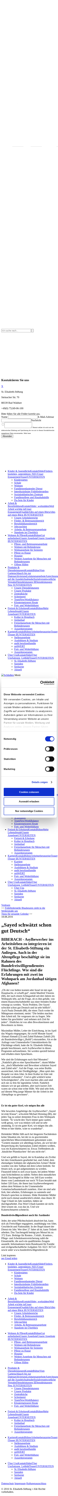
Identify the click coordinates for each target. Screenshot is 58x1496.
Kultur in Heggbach (24, 617)
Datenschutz (7, 1483)
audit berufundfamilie (25, 643)
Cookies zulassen (29, 791)
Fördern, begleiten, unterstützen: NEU (30, 472)
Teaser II (13, 634)
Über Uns (13, 655)
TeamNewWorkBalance (26, 599)
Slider (41, 471)
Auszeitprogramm (23, 628)
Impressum (20, 1483)
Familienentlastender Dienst (28, 488)
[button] (5, 905)
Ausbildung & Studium (26, 640)
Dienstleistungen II (25, 582)
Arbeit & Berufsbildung (15, 504)
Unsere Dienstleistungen (26, 587)
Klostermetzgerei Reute (26, 602)
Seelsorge (19, 666)
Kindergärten (21, 479)
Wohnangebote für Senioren (28, 550)
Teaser (23, 477)
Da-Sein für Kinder (24, 500)
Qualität (24, 512)
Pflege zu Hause (22, 552)
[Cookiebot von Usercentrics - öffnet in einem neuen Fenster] (41, 683)
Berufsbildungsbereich (25, 523)
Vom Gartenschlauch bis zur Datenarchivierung (26, 573)
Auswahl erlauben (29, 801)
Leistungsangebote (36, 576)
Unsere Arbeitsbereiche (26, 517)
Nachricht (36, 420)
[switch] (49, 748)
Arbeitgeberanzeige (41, 631)
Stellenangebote (22, 637)
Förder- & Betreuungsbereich (29, 520)
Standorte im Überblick (26, 532)
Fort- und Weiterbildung (26, 605)
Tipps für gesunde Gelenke (15, 913)
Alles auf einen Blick (39, 512)
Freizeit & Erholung (18, 608)
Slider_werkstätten (39, 506)
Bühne (37, 535)
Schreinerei (20, 596)
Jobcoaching (20, 526)
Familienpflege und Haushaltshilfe (31, 497)
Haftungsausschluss (36, 1483)
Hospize (18, 555)
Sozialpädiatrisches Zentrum (28, 494)
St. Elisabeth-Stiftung (25, 660)
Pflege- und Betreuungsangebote (30, 544)
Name (4, 417)
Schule (17, 482)
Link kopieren (8, 1255)
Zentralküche (21, 593)
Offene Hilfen (21, 564)
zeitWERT (19, 646)
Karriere (12, 631)
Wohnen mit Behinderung (27, 547)
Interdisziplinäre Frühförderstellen (31, 491)
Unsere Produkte (22, 590)
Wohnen (18, 485)
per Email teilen (9, 1258)
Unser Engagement (19, 510)
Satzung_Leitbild (20, 658)
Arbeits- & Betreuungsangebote (30, 529)
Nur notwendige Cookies (29, 810)
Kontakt (34, 471)
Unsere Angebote (28, 538)
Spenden (18, 663)
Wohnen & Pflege (17, 535)
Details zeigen (40, 782)
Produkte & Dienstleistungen (16, 569)
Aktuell (18, 669)
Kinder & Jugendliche (19, 471)
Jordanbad (19, 620)
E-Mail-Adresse (46, 417)
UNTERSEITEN (36, 477)
